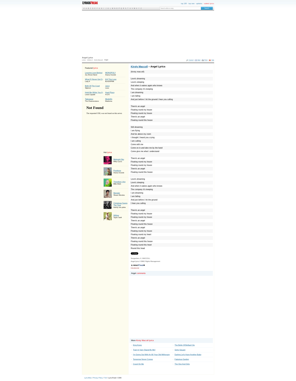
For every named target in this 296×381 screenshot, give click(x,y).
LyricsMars (88, 378)
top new (191, 3)
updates (199, 3)
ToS (105, 378)
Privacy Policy (98, 378)
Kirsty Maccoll (139, 66)
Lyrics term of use (135, 267)
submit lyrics (209, 3)
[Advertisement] (148, 28)
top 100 (184, 3)
